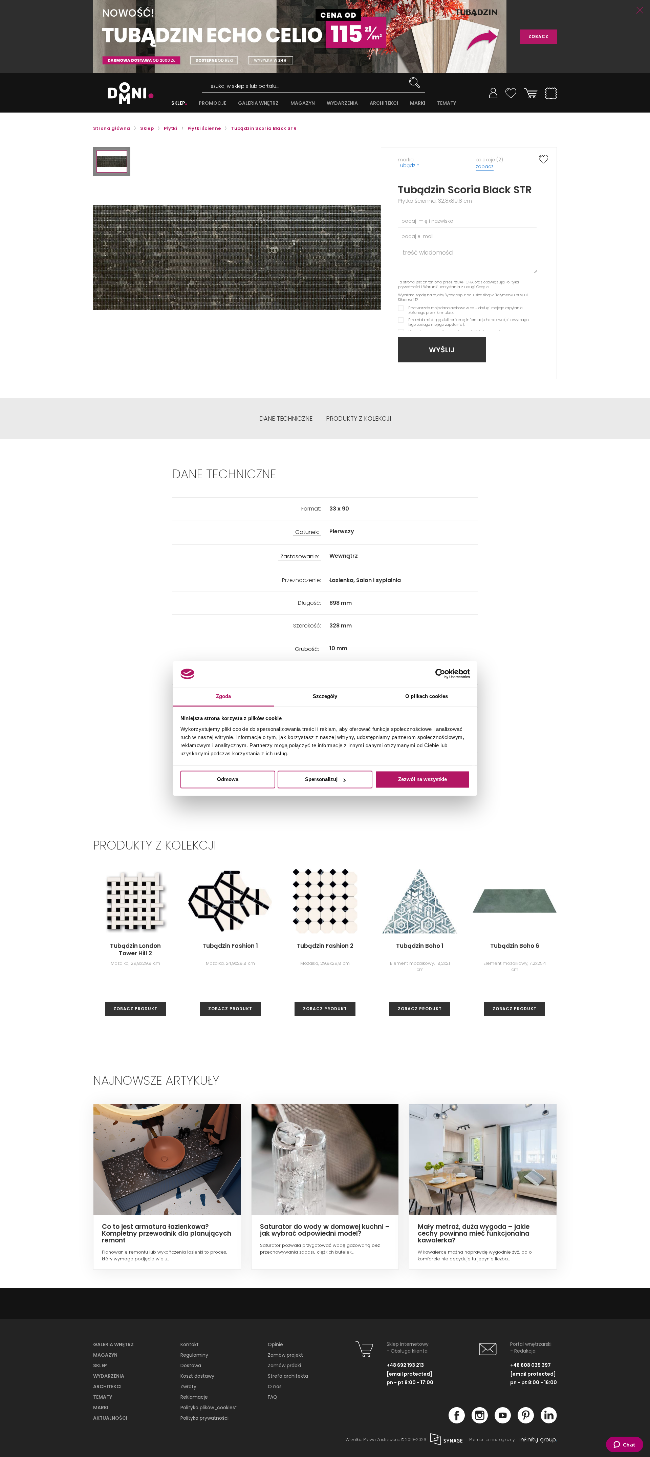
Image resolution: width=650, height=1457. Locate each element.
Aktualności (110, 1418)
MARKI (417, 103)
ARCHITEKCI (384, 103)
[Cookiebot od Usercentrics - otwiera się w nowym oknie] (440, 674)
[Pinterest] (526, 1421)
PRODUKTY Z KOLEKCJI (358, 418)
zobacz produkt (135, 1009)
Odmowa (227, 779)
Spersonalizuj (321, 779)
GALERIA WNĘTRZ (258, 103)
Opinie (275, 1344)
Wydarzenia (108, 1376)
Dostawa (190, 1365)
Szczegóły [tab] (325, 696)
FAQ (272, 1397)
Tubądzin (408, 165)
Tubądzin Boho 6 (514, 946)
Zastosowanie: (299, 556)
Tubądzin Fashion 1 (230, 946)
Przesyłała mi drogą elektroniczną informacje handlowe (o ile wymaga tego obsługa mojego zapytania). (468, 322)
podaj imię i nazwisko (427, 221)
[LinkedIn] (549, 1421)
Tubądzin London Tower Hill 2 (135, 949)
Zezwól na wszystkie (422, 779)
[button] (111, 162)
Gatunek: (307, 532)
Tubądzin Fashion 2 (325, 946)
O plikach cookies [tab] (426, 696)
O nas (275, 1386)
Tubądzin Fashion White (609, 949)
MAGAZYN (302, 103)
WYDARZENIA (342, 103)
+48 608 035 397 (530, 1365)
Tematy (102, 1397)
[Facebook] (457, 1421)
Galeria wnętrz (113, 1344)
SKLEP (178, 103)
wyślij (442, 350)
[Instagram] (480, 1421)
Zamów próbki (284, 1365)
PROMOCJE (212, 103)
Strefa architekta (288, 1376)
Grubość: (307, 649)
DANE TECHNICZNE (285, 418)
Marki (100, 1407)
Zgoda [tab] (223, 696)
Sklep (100, 1365)
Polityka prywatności (204, 1418)
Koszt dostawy (197, 1376)
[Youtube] (503, 1421)
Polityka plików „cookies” (208, 1407)
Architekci (107, 1386)
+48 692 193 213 (405, 1365)
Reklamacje (194, 1397)
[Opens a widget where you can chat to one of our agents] (624, 1445)
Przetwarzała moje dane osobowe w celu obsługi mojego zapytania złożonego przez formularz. (465, 310)
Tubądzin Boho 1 (419, 946)
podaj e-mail (417, 236)
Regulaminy (194, 1355)
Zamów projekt (285, 1355)
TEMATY (446, 103)
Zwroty (188, 1386)
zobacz (485, 166)
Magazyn (105, 1355)
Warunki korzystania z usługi (449, 287)
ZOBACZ (538, 36)
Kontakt (189, 1344)
